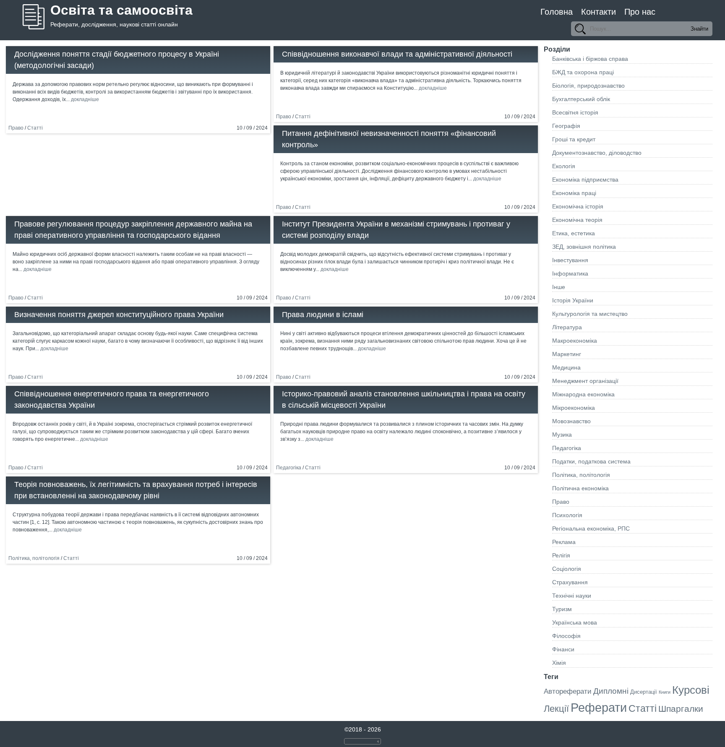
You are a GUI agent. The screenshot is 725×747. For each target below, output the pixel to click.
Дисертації (643, 692)
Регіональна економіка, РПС (591, 528)
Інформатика (570, 273)
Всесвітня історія (575, 112)
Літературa (567, 327)
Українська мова (574, 622)
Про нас (639, 11)
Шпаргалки (680, 708)
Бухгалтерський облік (581, 99)
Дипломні (611, 691)
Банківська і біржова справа (590, 58)
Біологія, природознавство (588, 85)
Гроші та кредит (573, 139)
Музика (562, 434)
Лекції (556, 708)
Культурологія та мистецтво (590, 313)
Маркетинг (566, 354)
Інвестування (570, 260)
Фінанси (563, 649)
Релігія (561, 555)
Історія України (572, 300)
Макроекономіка (574, 340)
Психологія (567, 515)
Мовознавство (571, 421)
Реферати (599, 707)
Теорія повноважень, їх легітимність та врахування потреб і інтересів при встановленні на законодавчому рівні (135, 490)
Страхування (570, 582)
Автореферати (568, 691)
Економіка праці (574, 193)
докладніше (85, 99)
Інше (558, 287)
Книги (664, 692)
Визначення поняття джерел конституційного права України (119, 314)
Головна (556, 11)
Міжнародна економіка (583, 394)
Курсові (690, 690)
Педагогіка (288, 468)
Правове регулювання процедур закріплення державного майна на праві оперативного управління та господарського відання (133, 229)
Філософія (566, 635)
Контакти (598, 11)
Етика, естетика (573, 233)
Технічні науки (571, 595)
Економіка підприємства (585, 179)
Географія (566, 125)
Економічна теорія (577, 219)
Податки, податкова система (591, 461)
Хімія (559, 662)
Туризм (562, 609)
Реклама (564, 542)
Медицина (566, 367)
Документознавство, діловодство (597, 152)
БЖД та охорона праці (583, 72)
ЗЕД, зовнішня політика (584, 246)
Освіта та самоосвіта (121, 10)
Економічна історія (577, 206)
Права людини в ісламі (322, 314)
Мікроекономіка (573, 407)
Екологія (563, 166)
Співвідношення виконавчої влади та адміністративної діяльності (397, 54)
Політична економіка (580, 488)
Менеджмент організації (585, 380)
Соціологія (566, 568)
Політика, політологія (34, 558)
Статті (35, 128)
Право (15, 128)
